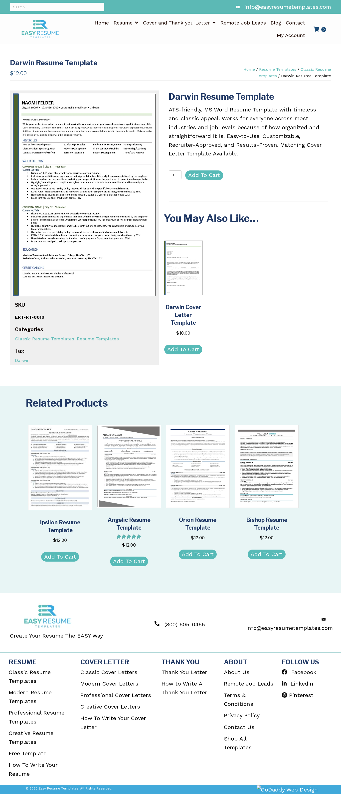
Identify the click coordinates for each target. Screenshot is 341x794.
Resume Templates (277, 69)
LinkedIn (300, 684)
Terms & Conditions (238, 699)
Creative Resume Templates (31, 737)
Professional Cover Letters (115, 695)
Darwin (22, 360)
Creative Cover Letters (110, 707)
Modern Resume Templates (30, 696)
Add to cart (204, 175)
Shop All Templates (238, 743)
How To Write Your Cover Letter (113, 722)
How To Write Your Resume (33, 769)
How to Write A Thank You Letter (184, 688)
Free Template (27, 753)
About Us (236, 672)
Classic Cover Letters (108, 672)
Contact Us (239, 727)
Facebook (301, 672)
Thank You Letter (184, 672)
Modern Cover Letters (109, 684)
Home (249, 69)
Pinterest (300, 695)
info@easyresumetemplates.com (287, 7)
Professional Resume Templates (36, 717)
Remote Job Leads (248, 684)
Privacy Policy (242, 715)
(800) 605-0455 (185, 624)
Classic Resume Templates (44, 338)
